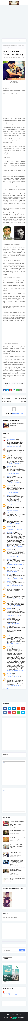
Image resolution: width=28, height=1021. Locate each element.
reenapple (9, 520)
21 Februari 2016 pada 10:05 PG (14, 547)
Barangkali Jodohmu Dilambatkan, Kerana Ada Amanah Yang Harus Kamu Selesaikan (16, 871)
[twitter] (9, 708)
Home (8, 1014)
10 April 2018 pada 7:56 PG (13, 644)
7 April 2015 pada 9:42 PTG (13, 510)
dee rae (8, 646)
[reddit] (18, 708)
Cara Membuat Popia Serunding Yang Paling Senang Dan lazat (17, 838)
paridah (8, 513)
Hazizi (8, 618)
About (13, 1014)
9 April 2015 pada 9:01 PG (13, 524)
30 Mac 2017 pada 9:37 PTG (13, 615)
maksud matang (20, 383)
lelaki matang (12, 45)
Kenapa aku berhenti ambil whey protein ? (13, 995)
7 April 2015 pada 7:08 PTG (13, 502)
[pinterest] (23, 708)
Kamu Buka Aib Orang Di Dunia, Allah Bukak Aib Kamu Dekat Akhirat (17, 846)
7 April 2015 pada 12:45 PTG (13, 446)
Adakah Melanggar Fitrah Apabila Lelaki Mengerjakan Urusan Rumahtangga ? (16, 854)
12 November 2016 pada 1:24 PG (14, 585)
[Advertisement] (14, 22)
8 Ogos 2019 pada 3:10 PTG (13, 676)
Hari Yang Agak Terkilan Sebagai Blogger (17, 879)
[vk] (5, 712)
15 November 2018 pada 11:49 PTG (15, 670)
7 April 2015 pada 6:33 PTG (13, 492)
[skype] (23, 712)
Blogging (15, 1017)
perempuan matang (8, 385)
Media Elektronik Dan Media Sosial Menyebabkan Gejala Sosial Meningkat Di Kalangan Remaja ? (17, 862)
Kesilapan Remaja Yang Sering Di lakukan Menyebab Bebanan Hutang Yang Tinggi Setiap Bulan (17, 823)
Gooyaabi (14, 1018)
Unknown (9, 476)
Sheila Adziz (10, 532)
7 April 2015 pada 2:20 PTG (13, 464)
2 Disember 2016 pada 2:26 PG (14, 599)
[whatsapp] (18, 712)
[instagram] (9, 712)
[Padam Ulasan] (20, 446)
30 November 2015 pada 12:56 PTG (15, 529)
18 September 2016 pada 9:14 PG (15, 564)
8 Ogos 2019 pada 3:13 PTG (13, 685)
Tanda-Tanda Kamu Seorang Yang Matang (17, 424)
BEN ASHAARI (6, 993)
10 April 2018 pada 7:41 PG (13, 623)
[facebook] (5, 708)
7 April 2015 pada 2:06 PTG (13, 453)
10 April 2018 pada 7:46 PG (13, 633)
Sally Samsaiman (11, 439)
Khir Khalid (9, 466)
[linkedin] (14, 708)
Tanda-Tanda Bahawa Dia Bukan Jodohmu (17, 831)
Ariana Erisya (10, 495)
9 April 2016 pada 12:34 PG (13, 556)
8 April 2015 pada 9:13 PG (13, 517)
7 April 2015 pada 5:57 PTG (13, 473)
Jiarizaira (9, 456)
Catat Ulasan (6, 688)
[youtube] (14, 712)
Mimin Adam (10, 449)
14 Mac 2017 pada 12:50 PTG (13, 605)
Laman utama (6, 45)
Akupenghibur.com (8, 57)
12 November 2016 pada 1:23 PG (14, 578)
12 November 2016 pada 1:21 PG (14, 571)
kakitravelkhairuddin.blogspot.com (15, 505)
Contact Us (18, 1014)
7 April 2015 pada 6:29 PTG (13, 483)
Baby (8, 602)
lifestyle (13, 383)
